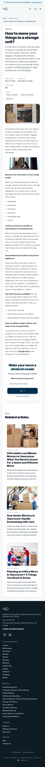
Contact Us (7, 744)
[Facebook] (5, 635)
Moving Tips (13, 18)
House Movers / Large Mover (13, 713)
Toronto (5, 645)
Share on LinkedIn (12, 95)
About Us (6, 726)
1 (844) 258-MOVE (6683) (13, 629)
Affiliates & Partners (10, 729)
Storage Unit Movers (10, 702)
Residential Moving (10, 687)
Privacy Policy (16, 752)
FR (30, 9)
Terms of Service (27, 752)
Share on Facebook (27, 95)
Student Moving (8, 693)
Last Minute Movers (10, 708)
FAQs (4, 741)
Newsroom (6, 732)
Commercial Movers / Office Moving (16, 690)
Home (5, 18)
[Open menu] (40, 9)
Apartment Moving (9, 710)
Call (35, 9)
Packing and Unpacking (11, 696)
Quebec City (7, 666)
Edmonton (6, 672)
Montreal (6, 663)
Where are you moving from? (22, 378)
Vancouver (6, 651)
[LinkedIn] (10, 635)
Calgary (5, 669)
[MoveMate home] (7, 9)
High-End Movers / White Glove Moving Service (20, 699)
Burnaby (6, 654)
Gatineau (6, 660)
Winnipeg (6, 674)
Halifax (5, 677)
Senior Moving (8, 705)
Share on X (9, 99)
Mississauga (7, 648)
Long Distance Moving (11, 716)
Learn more (37, 2)
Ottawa (5, 657)
